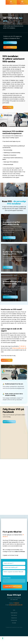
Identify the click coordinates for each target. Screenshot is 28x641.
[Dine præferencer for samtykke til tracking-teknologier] (2, 638)
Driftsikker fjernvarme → (10, 297)
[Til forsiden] (14, 9)
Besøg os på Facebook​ (9, 421)
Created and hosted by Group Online (14, 627)
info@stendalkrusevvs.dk (19, 348)
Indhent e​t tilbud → (7, 360)
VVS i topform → (8, 267)
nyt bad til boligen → (9, 237)
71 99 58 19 (22, 346)
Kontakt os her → (8, 107)
